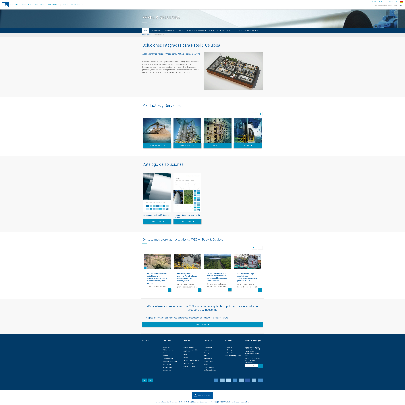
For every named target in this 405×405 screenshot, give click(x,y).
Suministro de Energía (216, 30)
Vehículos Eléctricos (210, 370)
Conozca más (156, 221)
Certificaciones (167, 370)
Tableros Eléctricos (189, 363)
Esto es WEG (166, 347)
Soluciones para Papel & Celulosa (156, 215)
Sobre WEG (14, 5)
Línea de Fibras (169, 30)
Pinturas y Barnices (189, 366)
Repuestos (187, 369)
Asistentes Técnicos (230, 353)
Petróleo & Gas (208, 347)
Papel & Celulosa (209, 367)
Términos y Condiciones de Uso (202, 402)
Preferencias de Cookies (204, 395)
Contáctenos (75, 5)
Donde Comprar (229, 350)
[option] (157, 133)
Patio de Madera (156, 30)
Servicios (239, 30)
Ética (64, 5)
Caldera (188, 30)
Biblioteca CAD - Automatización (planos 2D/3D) (252, 353)
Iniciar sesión (394, 2)
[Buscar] (401, 6)
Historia (165, 353)
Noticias (374, 2)
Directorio (165, 355)
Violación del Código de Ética (233, 355)
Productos (26, 5)
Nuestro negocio (167, 367)
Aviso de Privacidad (162, 402)
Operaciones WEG (168, 358)
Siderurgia (207, 353)
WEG (4, 4)
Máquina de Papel (200, 30)
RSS (215, 402)
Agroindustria (208, 358)
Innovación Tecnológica (170, 361)
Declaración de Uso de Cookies (180, 402)
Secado (180, 30)
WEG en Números (168, 350)
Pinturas (229, 30)
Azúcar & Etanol (208, 361)
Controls (186, 357)
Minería (206, 364)
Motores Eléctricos (189, 347)
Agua (205, 355)
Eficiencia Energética (252, 30)
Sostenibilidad (167, 364)
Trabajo (381, 2)
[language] (402, 2)
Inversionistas (53, 5)
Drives (185, 354)
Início (145, 30)
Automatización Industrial (191, 360)
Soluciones (39, 5)
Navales (206, 350)
